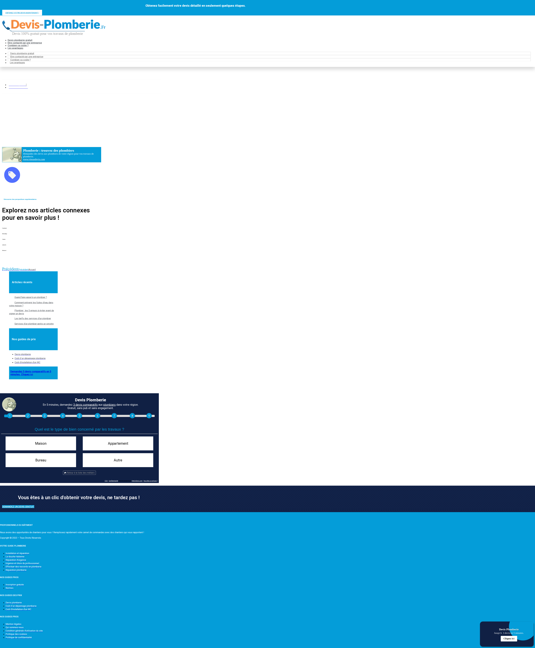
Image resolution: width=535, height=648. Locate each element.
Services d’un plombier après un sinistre (34, 323)
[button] (51, 230)
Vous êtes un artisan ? (150, 481)
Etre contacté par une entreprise (25, 43)
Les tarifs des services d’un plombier (32, 318)
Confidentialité (113, 481)
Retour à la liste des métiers (80, 472)
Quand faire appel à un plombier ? (30, 297)
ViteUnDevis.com (137, 481)
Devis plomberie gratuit (20, 40)
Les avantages (15, 48)
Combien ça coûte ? (18, 45)
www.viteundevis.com (34, 159)
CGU (106, 481)
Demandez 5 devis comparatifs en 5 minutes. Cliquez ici (30, 373)
